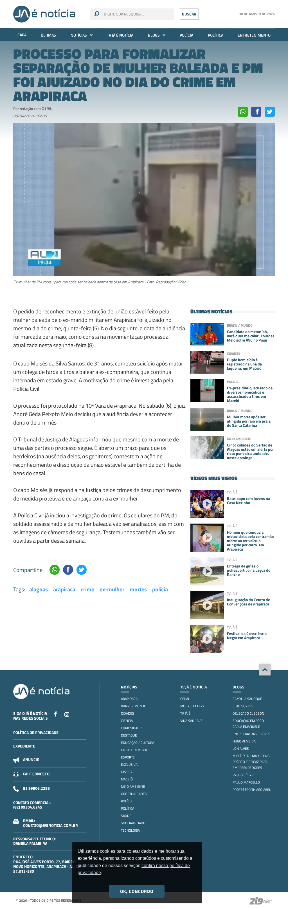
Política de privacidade (35, 732)
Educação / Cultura (137, 742)
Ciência (127, 720)
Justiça (126, 772)
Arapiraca (129, 698)
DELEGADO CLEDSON (248, 713)
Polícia (186, 35)
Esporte (128, 757)
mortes (138, 589)
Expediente (24, 746)
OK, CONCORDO (136, 891)
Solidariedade (133, 823)
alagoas (38, 589)
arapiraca (64, 589)
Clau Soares (243, 706)
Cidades (127, 713)
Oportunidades (134, 793)
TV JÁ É (185, 713)
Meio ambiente (133, 786)
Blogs (154, 35)
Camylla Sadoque (247, 698)
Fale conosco (36, 774)
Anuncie (31, 759)
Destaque (129, 735)
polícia (160, 589)
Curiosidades (132, 728)
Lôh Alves (241, 748)
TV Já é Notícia (120, 35)
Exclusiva (129, 764)
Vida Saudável (192, 720)
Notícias (79, 35)
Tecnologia (130, 830)
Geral (185, 698)
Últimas (48, 35)
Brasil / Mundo (133, 706)
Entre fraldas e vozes (251, 734)
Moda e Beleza (192, 706)
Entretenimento (254, 35)
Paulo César (243, 775)
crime (87, 589)
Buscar (189, 14)
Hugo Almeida (244, 741)
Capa (21, 35)
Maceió (127, 779)
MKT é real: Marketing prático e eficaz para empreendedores (251, 761)
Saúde (126, 815)
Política (215, 35)
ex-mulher (112, 589)
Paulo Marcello (246, 782)
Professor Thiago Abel (252, 789)
